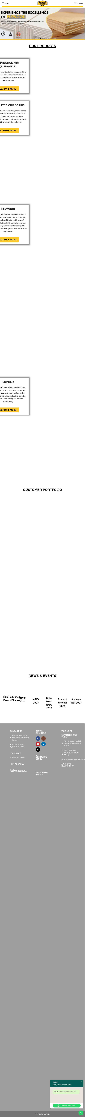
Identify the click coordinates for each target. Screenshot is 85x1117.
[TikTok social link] (37, 749)
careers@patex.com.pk (17, 771)
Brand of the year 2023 (61, 703)
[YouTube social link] (37, 744)
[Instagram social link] (42, 738)
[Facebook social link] (37, 738)
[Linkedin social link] (42, 744)
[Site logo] (42, 3)
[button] (82, 23)
